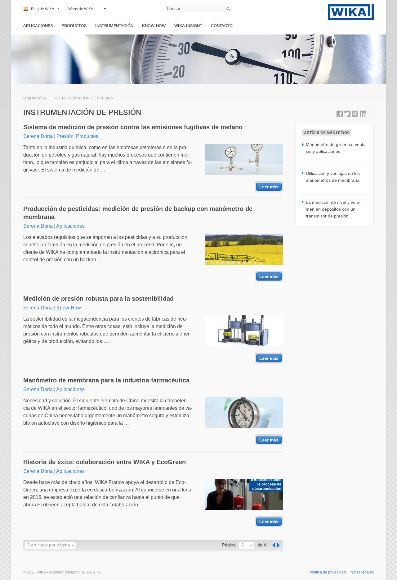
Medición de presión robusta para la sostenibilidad (98, 298)
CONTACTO (222, 25)
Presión (65, 136)
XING (355, 114)
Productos (87, 136)
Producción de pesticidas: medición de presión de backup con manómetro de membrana (137, 212)
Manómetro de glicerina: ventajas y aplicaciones (336, 148)
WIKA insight (188, 25)
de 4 (261, 544)
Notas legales (362, 572)
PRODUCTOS (74, 25)
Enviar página (371, 114)
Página (229, 544)
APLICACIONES (38, 25)
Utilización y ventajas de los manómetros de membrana (333, 177)
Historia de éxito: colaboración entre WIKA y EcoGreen (104, 462)
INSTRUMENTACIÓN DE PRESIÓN (84, 98)
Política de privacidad (328, 572)
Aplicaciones (70, 226)
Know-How (154, 25)
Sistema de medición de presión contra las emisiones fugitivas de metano (133, 127)
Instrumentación (114, 25)
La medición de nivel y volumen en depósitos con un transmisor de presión (333, 209)
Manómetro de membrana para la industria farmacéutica (106, 380)
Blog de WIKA (42, 9)
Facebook (340, 114)
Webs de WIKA (80, 9)
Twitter (347, 114)
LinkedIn (363, 114)
